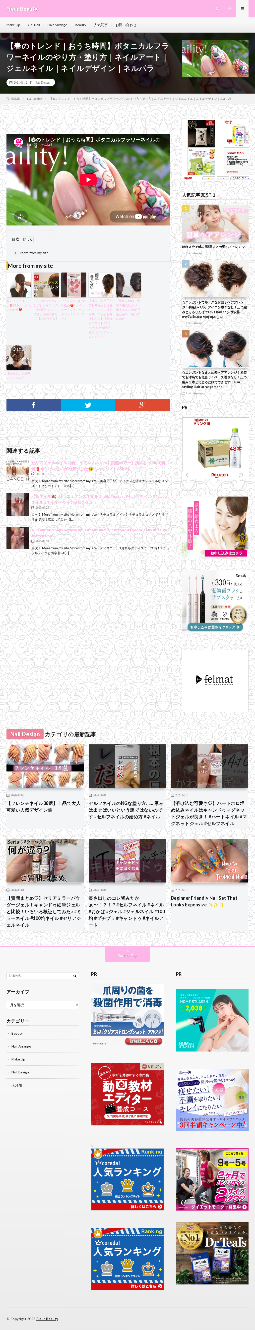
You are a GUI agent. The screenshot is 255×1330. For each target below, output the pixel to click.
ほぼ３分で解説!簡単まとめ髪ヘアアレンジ (213, 247)
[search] (75, 976)
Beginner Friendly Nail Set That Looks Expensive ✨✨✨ (204, 901)
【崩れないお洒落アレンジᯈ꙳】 (18, 376)
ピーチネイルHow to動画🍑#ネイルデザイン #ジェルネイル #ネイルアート (73, 310)
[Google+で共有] (142, 405)
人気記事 (101, 25)
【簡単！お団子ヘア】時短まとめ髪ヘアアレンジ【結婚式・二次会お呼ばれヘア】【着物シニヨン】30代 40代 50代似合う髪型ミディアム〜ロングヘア (101, 318)
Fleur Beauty (47, 1319)
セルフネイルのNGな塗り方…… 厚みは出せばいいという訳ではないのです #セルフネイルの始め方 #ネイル (126, 809)
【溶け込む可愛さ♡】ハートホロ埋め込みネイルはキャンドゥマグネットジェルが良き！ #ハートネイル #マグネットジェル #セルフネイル (209, 813)
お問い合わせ (126, 25)
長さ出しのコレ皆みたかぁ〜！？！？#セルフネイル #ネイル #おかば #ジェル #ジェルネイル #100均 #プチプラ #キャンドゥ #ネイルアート (127, 911)
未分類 (16, 1085)
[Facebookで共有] (33, 405)
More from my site (31, 253)
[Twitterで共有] (88, 405)
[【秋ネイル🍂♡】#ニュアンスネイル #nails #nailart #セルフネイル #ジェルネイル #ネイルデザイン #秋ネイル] (17, 504)
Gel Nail (34, 25)
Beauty (80, 25)
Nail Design (42, 82)
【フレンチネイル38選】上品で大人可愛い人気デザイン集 (43, 806)
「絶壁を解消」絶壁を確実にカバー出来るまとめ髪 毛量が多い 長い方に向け (128, 310)
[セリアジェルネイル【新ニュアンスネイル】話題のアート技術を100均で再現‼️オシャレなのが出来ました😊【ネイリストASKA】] (17, 471)
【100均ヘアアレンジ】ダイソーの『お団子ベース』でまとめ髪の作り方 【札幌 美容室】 (46, 310)
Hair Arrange (57, 25)
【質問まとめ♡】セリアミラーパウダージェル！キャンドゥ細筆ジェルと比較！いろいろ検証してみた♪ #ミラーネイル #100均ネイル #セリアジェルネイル (43, 911)
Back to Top (127, 955)
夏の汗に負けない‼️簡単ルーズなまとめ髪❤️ (18, 305)
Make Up (13, 25)
